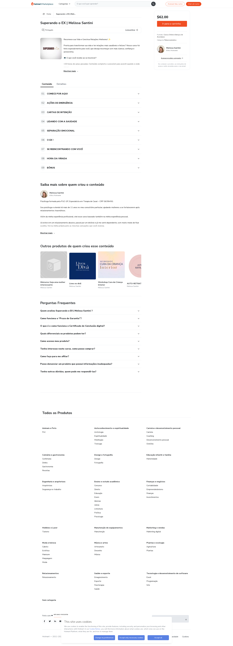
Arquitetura (47, 485)
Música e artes (101, 542)
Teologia (98, 443)
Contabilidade (152, 485)
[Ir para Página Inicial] (43, 4)
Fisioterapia (99, 585)
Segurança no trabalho (51, 489)
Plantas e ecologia (155, 542)
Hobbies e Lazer (49, 527)
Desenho (98, 550)
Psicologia (98, 516)
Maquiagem (47, 558)
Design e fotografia (103, 455)
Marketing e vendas (155, 527)
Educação (98, 493)
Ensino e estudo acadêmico (107, 481)
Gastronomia (47, 466)
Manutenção (99, 531)
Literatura (98, 509)
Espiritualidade (100, 436)
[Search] (153, 4)
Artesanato (99, 546)
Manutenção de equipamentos (108, 527)
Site (148, 585)
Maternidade (151, 458)
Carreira (149, 432)
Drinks (45, 462)
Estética (45, 550)
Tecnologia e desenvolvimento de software (167, 573)
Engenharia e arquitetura (53, 481)
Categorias (63, 4)
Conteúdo (47, 84)
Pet (44, 432)
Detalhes (61, 84)
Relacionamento (49, 577)
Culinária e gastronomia (53, 455)
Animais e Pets (49, 428)
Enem (96, 497)
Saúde (97, 589)
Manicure (46, 554)
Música (97, 554)
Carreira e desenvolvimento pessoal (163, 428)
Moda (44, 562)
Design (97, 458)
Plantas (149, 550)
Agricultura (151, 546)
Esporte (97, 581)
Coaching (150, 436)
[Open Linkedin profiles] (55, 621)
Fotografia (98, 462)
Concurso (98, 485)
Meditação (98, 440)
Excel (148, 577)
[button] (88, 93)
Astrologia (98, 432)
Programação (152, 581)
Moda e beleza (49, 542)
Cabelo (45, 546)
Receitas (46, 470)
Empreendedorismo (154, 489)
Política (97, 512)
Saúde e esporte (102, 573)
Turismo (45, 531)
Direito (97, 489)
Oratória (149, 443)
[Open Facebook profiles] (44, 621)
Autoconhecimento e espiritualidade (111, 428)
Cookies (185, 636)
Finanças (150, 493)
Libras (96, 505)
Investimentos (152, 497)
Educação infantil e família (158, 455)
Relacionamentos (50, 573)
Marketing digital (153, 531)
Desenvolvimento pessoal (157, 440)
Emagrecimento (101, 577)
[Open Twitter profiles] (50, 621)
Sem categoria (49, 600)
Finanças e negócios (155, 481)
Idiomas (97, 501)
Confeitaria (46, 458)
